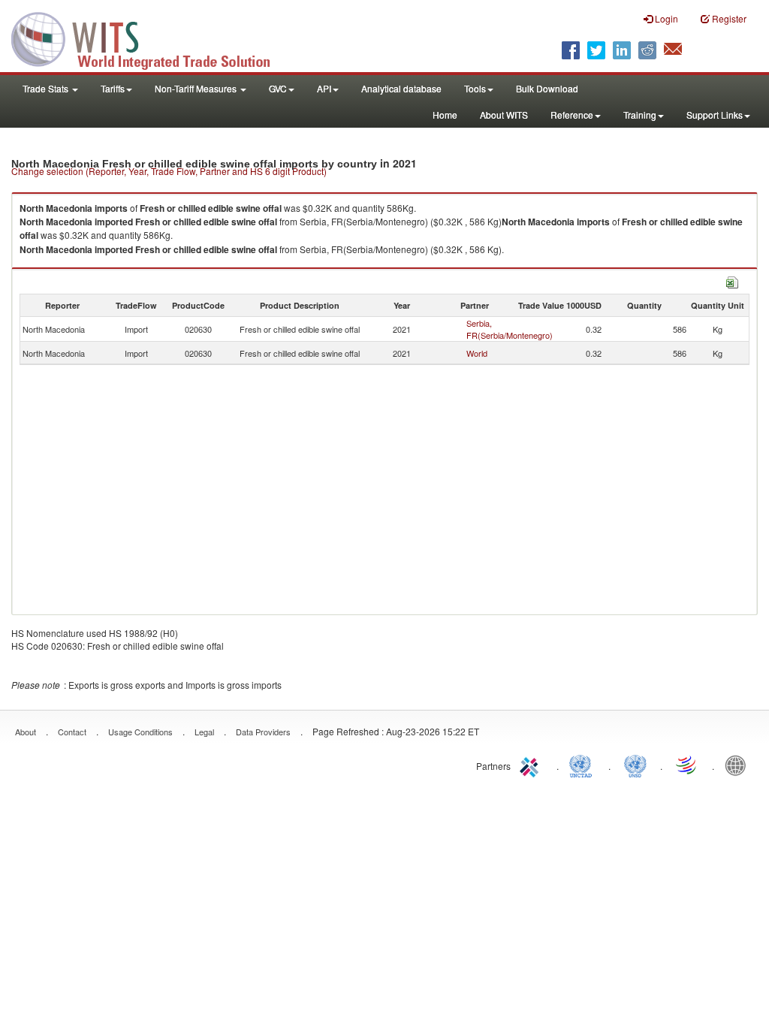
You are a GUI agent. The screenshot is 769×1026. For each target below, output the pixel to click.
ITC (532, 765)
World (476, 353)
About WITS (504, 114)
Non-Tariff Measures (197, 88)
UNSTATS (635, 765)
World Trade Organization (687, 765)
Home (445, 114)
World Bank (739, 765)
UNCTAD (583, 765)
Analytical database (401, 88)
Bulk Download (547, 88)
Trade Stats (47, 88)
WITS (150, 37)
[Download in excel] (732, 280)
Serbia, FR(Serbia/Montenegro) (509, 329)
